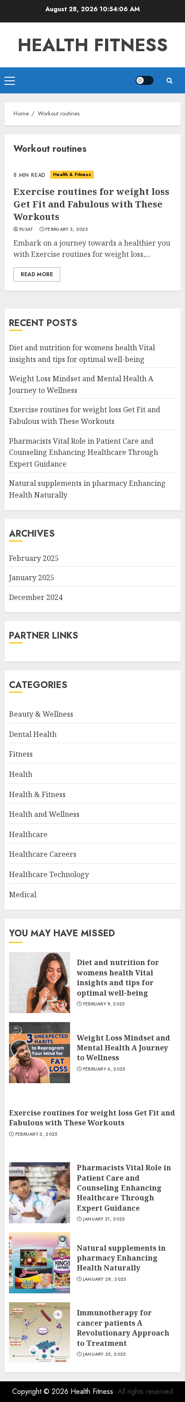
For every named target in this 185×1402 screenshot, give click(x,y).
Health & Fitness (72, 174)
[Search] (169, 80)
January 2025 (31, 577)
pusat (26, 229)
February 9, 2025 (104, 1004)
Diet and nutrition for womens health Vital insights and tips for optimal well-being (118, 977)
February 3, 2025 (66, 229)
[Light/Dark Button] (145, 80)
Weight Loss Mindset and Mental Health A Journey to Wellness (123, 1048)
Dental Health (33, 734)
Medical (22, 894)
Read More (37, 274)
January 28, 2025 (104, 1279)
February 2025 (34, 558)
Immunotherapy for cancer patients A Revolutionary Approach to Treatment (123, 1328)
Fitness (21, 754)
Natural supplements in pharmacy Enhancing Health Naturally (121, 1258)
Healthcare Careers (42, 854)
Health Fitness (93, 45)
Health (20, 774)
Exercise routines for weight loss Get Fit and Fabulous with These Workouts (91, 204)
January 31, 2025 (104, 1219)
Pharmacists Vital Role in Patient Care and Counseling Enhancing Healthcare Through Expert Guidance (83, 452)
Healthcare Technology (49, 874)
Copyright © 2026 (41, 1391)
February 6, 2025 (104, 1069)
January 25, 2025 (104, 1354)
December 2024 (35, 597)
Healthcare (28, 834)
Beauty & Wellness (41, 714)
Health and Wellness (44, 814)
